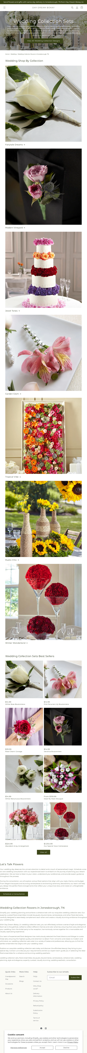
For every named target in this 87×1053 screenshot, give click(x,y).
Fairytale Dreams (14, 145)
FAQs (35, 976)
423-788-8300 (74, 33)
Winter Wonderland (15, 643)
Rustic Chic (11, 560)
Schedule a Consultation (14, 894)
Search (21, 976)
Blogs (21, 981)
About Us (8, 993)
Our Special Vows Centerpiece (56, 846)
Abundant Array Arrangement (17, 846)
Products (8, 989)
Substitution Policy (37, 1011)
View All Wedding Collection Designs (43, 41)
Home (7, 54)
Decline (66, 1048)
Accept (42, 1048)
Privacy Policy (72, 1042)
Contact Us (37, 981)
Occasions (9, 984)
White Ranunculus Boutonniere (18, 799)
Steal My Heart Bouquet (53, 799)
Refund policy (38, 1006)
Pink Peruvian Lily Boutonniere (56, 704)
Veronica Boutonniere (52, 751)
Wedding (13, 54)
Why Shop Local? (37, 987)
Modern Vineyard (14, 228)
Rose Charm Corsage (13, 751)
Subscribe (75, 977)
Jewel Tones (11, 311)
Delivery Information (37, 995)
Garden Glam (12, 394)
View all (43, 852)
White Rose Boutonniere (15, 704)
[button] (4, 7)
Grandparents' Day (10, 977)
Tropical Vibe (12, 477)
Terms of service (36, 1019)
